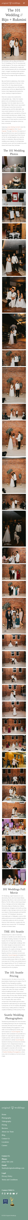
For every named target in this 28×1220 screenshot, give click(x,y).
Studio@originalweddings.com (13, 1168)
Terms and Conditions (10, 1180)
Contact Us (6, 1139)
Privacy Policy (7, 1176)
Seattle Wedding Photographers (12, 1052)
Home (4, 1114)
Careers (4, 1145)
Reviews (5, 1128)
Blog (3, 1135)
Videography (6, 1121)
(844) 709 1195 (7, 1162)
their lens (14, 131)
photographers (11, 129)
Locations (5, 1142)
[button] (24, 3)
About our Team (8, 1132)
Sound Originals (13, 955)
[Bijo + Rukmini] (14, 164)
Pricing (4, 1125)
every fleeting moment (13, 127)
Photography (6, 1118)
